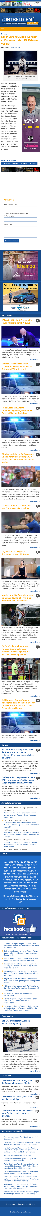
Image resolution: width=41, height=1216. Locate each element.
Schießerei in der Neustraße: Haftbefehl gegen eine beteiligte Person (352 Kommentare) (21, 1193)
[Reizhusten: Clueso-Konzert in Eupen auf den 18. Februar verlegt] (20, 62)
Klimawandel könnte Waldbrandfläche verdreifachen (18, 994)
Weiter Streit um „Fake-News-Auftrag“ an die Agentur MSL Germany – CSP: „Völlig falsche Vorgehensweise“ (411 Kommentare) (21, 1166)
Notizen (4, 34)
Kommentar (8, 225)
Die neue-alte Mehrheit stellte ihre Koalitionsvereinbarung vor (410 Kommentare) (21, 1172)
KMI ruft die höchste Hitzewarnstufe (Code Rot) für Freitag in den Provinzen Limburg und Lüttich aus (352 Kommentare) (21, 1186)
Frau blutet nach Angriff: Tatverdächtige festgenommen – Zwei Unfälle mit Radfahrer (21, 959)
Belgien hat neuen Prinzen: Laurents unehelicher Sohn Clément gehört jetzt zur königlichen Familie (22, 981)
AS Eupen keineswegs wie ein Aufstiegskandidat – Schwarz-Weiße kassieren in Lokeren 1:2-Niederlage (22, 988)
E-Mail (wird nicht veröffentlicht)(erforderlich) (16, 214)
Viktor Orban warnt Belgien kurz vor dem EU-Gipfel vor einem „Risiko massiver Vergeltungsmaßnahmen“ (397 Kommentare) (21, 1179)
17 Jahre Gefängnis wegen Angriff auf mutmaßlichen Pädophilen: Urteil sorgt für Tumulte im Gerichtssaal (21, 946)
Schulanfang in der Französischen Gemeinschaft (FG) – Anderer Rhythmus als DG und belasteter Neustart (21, 835)
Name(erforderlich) (11, 205)
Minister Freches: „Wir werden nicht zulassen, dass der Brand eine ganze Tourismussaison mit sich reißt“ (21, 825)
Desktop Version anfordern (20, 1212)
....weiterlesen (34, 360)
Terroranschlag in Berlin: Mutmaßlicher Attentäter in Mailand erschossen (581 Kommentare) (22, 1143)
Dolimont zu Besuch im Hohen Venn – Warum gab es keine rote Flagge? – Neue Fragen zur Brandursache (20, 815)
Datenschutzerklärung (26, 1204)
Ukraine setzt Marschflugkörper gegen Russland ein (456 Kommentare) (21, 1160)
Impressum (10, 1204)
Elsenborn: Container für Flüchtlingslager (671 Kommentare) (21, 1138)
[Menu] (2, 29)
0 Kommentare (15, 47)
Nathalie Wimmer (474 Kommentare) (17, 1155)
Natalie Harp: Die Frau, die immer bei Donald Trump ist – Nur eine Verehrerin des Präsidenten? (20, 1001)
